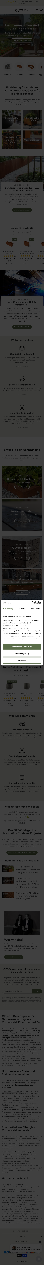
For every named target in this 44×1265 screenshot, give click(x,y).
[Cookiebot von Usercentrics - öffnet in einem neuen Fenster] (31, 602)
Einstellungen (20, 654)
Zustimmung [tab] (8, 609)
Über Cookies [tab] (36, 609)
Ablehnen (22, 661)
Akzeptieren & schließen (22, 647)
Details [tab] (22, 609)
